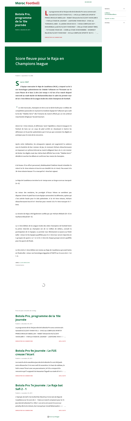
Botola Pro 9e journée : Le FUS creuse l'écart (35, 352)
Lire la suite (62, 341)
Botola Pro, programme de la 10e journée (23, 19)
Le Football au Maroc (111, 14)
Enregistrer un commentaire (53, 37)
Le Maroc (107, 13)
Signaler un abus (109, 18)
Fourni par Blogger (54, 416)
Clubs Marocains (25, 262)
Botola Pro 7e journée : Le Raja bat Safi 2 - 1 (39, 387)
